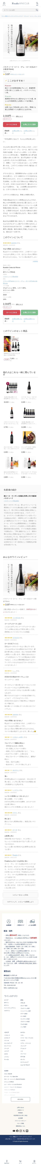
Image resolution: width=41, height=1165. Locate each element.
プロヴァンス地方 (25, 1021)
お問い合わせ (20, 1107)
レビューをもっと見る (20, 895)
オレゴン (22, 1059)
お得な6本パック (17, 132)
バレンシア (23, 1046)
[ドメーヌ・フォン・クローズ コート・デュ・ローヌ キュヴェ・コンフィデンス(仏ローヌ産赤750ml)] (29, 387)
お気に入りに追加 (29, 124)
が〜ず (15, 830)
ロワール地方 (23, 1013)
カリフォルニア (24, 1062)
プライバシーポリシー (20, 1120)
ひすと (15, 813)
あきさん (16, 770)
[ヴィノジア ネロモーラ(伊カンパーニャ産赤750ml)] (29, 437)
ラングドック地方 (25, 1019)
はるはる (16, 637)
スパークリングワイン (10, 1008)
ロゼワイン (7, 1010)
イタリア (6, 1032)
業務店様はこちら (20, 1126)
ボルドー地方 (23, 1005)
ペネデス (22, 1040)
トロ (21, 1051)
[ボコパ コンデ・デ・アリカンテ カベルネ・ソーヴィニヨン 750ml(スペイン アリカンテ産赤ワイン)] (29, 462)
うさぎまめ (16, 618)
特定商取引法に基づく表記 (20, 1115)
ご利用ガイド (20, 1110)
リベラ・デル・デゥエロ (26, 1038)
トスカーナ (7, 1035)
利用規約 (20, 1112)
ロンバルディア (8, 1043)
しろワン (16, 790)
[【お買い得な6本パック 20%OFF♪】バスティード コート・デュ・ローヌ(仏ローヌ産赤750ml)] (29, 412)
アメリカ (22, 1056)
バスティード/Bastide (10, 276)
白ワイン (6, 1005)
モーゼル (6, 1059)
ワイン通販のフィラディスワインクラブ (12, 16)
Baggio (15, 855)
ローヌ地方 (23, 1016)
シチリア (6, 1051)
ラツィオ (6, 1040)
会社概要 (20, 1118)
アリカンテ (23, 1048)
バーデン (6, 1056)
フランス (26, 16)
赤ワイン (6, 1002)
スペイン (22, 1032)
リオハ (22, 1035)
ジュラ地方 (23, 1027)
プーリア (6, 1048)
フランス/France (9, 281)
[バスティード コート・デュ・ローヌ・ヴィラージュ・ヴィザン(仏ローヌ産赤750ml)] (12, 412)
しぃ (14, 671)
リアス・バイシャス (25, 1043)
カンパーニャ (7, 1046)
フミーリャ (23, 1053)
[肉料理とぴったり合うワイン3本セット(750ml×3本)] (12, 344)
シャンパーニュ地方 (25, 1011)
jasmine (14, 243)
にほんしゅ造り (18, 737)
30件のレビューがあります (17, 74)
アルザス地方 (23, 1024)
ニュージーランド (25, 1065)
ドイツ (6, 1054)
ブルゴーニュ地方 (25, 1008)
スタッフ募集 (20, 1123)
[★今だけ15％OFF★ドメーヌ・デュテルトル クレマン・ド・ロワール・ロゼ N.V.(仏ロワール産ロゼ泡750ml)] (12, 462)
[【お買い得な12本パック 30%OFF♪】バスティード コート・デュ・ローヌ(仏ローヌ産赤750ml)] (12, 387)
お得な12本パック (29, 132)
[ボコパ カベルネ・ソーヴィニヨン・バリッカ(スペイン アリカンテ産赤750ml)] (12, 437)
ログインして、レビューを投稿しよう (20, 902)
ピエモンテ (7, 1038)
